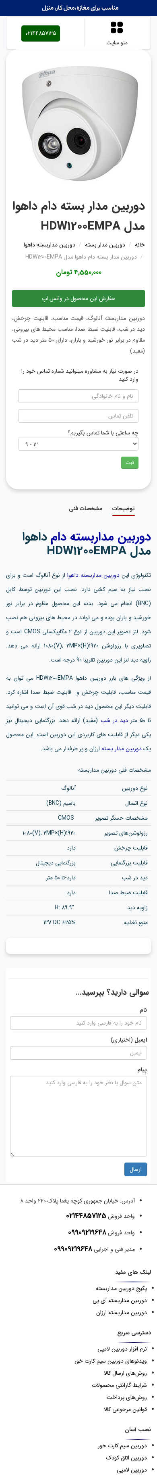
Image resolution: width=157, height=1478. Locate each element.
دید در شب (114, 720)
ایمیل (140, 1040)
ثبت (130, 462)
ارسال (136, 1169)
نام (143, 1010)
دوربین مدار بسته (121, 748)
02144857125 (40, 33)
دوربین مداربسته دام (101, 537)
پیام (142, 1070)
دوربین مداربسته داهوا (93, 575)
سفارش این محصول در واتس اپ (79, 298)
